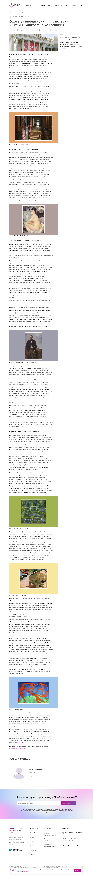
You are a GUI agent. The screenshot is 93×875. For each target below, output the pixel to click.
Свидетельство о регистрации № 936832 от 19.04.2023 (22, 867)
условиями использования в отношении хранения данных (41, 810)
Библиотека (64, 5)
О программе (27, 5)
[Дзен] (72, 845)
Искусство (23, 12)
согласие (25, 871)
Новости (43, 5)
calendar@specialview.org (50, 841)
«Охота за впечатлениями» (17, 748)
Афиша (50, 5)
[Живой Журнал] (81, 845)
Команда (73, 5)
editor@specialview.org (50, 835)
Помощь (36, 5)
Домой (12, 12)
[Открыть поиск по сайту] (82, 6)
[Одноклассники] (77, 845)
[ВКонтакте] (64, 845)
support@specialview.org (50, 846)
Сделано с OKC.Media (78, 866)
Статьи (57, 5)
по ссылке (19, 742)
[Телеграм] (68, 845)
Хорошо (77, 870)
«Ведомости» (23, 144)
